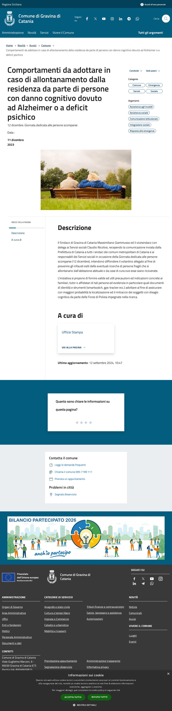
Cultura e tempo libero (57, 613)
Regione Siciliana (12, 4)
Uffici (5, 619)
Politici (6, 631)
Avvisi (32, 45)
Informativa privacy (98, 667)
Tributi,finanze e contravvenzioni (105, 607)
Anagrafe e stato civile (57, 607)
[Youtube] (102, 18)
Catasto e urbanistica (56, 625)
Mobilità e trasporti (55, 631)
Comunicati (135, 613)
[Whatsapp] (136, 18)
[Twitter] (94, 18)
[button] (85, 705)
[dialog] (86, 690)
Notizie (133, 607)
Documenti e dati (12, 643)
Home (9, 45)
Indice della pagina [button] (21, 222)
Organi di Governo (12, 607)
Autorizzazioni (95, 619)
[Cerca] (166, 19)
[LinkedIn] (119, 18)
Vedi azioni (151, 71)
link (118, 690)
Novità (21, 45)
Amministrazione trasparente (103, 661)
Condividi (134, 71)
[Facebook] (85, 18)
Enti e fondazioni (11, 625)
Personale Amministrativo (17, 637)
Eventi (132, 642)
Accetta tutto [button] (72, 697)
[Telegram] (127, 18)
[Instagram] (111, 18)
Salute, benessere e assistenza (104, 613)
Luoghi (133, 636)
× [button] (168, 674)
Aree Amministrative (14, 613)
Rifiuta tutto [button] (100, 697)
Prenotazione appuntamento (60, 661)
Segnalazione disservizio (58, 667)
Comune (46, 45)
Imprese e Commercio (56, 619)
